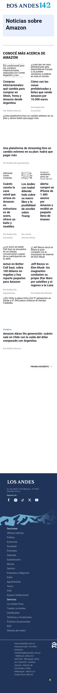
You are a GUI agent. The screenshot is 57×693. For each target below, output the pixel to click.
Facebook (8, 500)
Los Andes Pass (15, 604)
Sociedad (12, 546)
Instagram (15, 500)
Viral (9, 590)
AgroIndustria (14, 581)
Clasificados (13, 612)
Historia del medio (16, 630)
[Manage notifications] (50, 679)
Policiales (12, 550)
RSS (9, 626)
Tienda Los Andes (16, 608)
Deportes (11, 555)
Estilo (10, 577)
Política (11, 537)
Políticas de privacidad (18, 621)
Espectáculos (14, 559)
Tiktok (22, 500)
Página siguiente (40, 366)
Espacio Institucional (17, 595)
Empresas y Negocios (18, 573)
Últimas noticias (15, 533)
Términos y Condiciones (19, 617)
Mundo (10, 564)
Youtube (36, 500)
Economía (12, 541)
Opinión (11, 568)
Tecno (10, 586)
